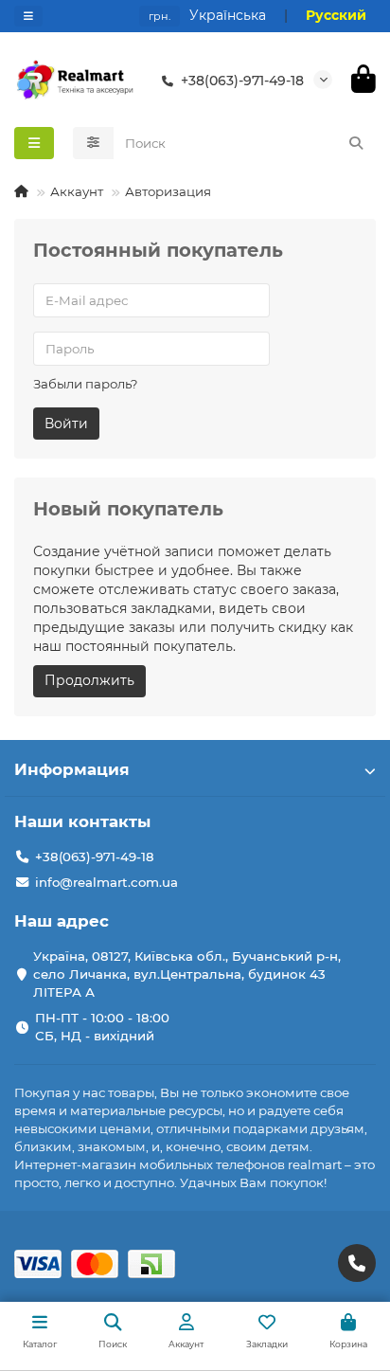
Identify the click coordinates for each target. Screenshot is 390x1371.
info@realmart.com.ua (106, 882)
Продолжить (89, 680)
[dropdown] (28, 16)
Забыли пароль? (85, 383)
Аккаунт (76, 191)
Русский (336, 15)
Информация (72, 769)
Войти (66, 423)
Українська (227, 15)
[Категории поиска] (93, 143)
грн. (159, 16)
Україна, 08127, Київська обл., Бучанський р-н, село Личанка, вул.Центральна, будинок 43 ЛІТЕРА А (187, 974)
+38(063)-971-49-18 (242, 80)
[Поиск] (356, 143)
